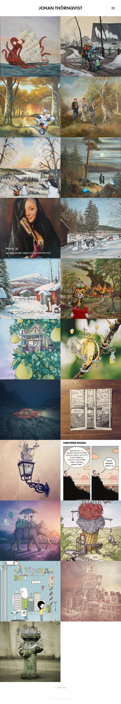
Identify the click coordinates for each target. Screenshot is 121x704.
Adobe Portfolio (65, 698)
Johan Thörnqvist (60, 8)
